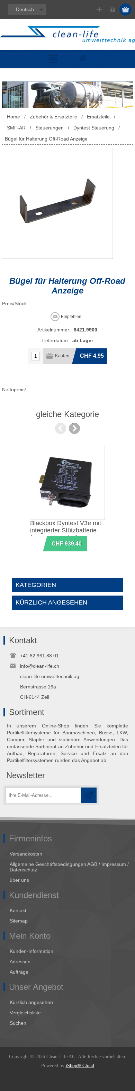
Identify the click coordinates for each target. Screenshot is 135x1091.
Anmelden (113, 9)
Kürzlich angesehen (31, 1002)
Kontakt (18, 910)
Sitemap (19, 921)
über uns (19, 880)
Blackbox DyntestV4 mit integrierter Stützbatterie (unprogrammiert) (77, 530)
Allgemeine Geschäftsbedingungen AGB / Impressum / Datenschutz (69, 866)
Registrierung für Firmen (99, 9)
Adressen (20, 961)
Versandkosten (26, 854)
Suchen (18, 1023)
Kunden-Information (31, 951)
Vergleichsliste (25, 1012)
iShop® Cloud (80, 1065)
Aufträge (19, 972)
